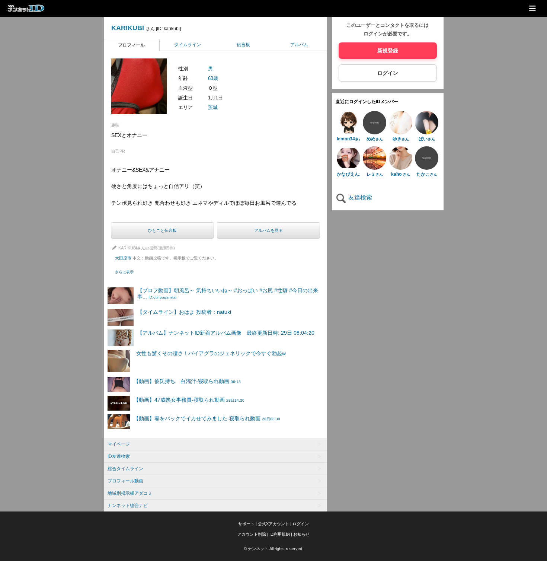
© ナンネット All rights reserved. (273, 548)
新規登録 (387, 51)
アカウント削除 (251, 534)
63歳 (213, 78)
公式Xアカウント (273, 524)
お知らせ (301, 534)
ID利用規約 (279, 534)
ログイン (387, 73)
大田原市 (166, 258)
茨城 (213, 107)
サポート (246, 524)
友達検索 (359, 198)
